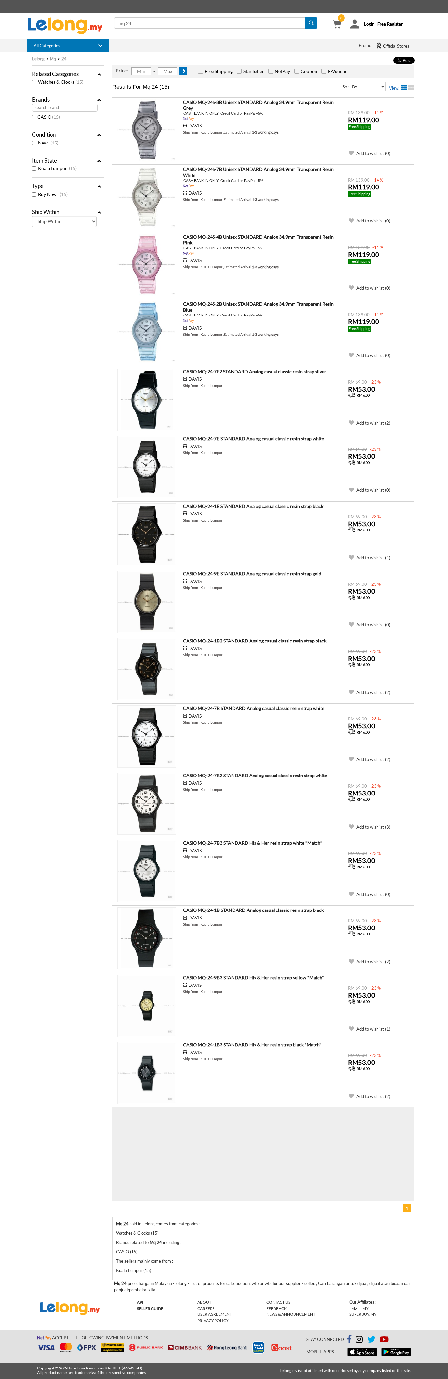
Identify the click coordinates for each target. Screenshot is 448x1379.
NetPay (282, 71)
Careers (205, 1308)
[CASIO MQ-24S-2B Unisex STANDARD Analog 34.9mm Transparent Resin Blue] (146, 332)
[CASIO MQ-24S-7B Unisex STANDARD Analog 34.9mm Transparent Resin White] (146, 197)
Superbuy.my (363, 1314)
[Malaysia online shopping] (68, 26)
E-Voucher (338, 71)
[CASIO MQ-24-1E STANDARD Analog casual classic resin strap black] (146, 534)
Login (369, 24)
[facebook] (349, 1339)
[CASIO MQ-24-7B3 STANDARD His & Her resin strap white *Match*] (146, 871)
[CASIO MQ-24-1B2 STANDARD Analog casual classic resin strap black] (146, 669)
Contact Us (278, 1302)
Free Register (390, 24)
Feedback (276, 1308)
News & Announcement (290, 1314)
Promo (365, 45)
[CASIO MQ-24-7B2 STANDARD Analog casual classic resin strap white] (146, 804)
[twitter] (371, 1340)
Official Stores (395, 45)
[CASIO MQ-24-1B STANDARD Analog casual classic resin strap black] (146, 938)
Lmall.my (359, 1308)
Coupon (309, 71)
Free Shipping (219, 71)
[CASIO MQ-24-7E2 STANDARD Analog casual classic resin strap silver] (146, 400)
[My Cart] (337, 25)
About (204, 1302)
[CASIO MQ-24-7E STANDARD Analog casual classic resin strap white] (146, 467)
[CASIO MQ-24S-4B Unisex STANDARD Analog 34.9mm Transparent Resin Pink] (146, 265)
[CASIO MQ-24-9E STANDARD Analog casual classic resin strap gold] (146, 602)
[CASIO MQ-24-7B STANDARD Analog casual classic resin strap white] (146, 736)
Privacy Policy (213, 1320)
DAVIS (195, 125)
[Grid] (411, 87)
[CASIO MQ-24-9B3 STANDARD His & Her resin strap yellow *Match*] (146, 1006)
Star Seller (253, 71)
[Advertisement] (188, 1153)
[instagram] (359, 1340)
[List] (404, 87)
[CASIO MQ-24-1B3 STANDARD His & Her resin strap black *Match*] (146, 1073)
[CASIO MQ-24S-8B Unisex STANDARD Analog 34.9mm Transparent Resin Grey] (146, 130)
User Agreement (214, 1314)
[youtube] (384, 1340)
